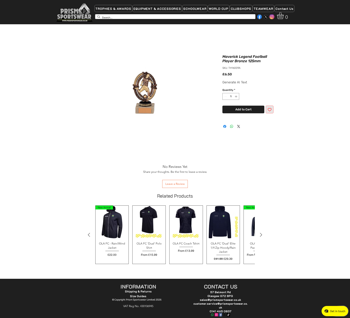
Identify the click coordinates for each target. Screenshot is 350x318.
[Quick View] (149, 198)
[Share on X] (238, 127)
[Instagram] (216, 291)
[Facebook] (220, 291)
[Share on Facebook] (225, 127)
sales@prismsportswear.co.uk (220, 276)
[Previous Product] (89, 211)
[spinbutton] (231, 97)
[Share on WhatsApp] (232, 127)
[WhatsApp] (212, 291)
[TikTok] (228, 291)
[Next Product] (261, 211)
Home (81, 41)
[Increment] (236, 97)
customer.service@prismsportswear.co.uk (220, 282)
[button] (284, 15)
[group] (175, 210)
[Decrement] (225, 97)
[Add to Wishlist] (269, 110)
